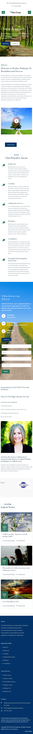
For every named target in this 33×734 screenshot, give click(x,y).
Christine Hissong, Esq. (6, 406)
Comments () (21, 540)
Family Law (12, 164)
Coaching (11, 184)
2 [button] (13, 53)
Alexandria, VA (7, 691)
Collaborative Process (15, 203)
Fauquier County (7, 685)
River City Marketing (12, 729)
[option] (16, 36)
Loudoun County (7, 678)
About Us (5, 647)
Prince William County (9, 681)
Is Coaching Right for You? (10, 602)
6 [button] (20, 53)
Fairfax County (7, 675)
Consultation (12, 239)
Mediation (11, 221)
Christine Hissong (10, 540)
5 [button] (18, 53)
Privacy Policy (28, 731)
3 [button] (15, 53)
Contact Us (6, 45)
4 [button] (17, 53)
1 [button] (12, 53)
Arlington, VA (6, 688)
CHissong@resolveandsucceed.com (9, 413)
